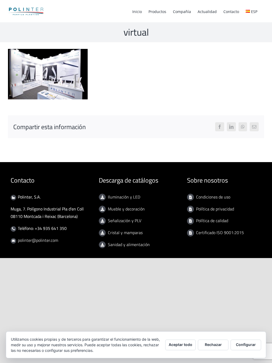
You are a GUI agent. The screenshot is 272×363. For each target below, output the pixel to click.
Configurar (246, 344)
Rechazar (213, 344)
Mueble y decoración (126, 209)
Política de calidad (212, 220)
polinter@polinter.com (38, 240)
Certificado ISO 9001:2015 (220, 232)
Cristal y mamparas (125, 232)
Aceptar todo (180, 344)
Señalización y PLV (124, 220)
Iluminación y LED (124, 197)
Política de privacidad (215, 209)
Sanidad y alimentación (129, 244)
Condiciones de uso (213, 197)
